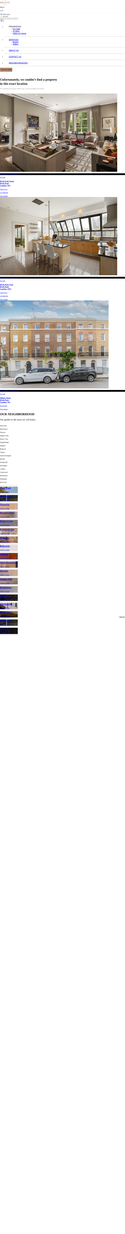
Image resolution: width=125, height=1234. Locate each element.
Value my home (19, 33)
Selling (15, 44)
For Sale (16, 29)
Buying (16, 42)
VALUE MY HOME (6, 69)
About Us (14, 50)
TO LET (5, 16)
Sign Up (122, 617)
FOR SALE (6, 14)
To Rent (16, 31)
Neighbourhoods (18, 63)
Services (13, 40)
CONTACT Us (15, 57)
